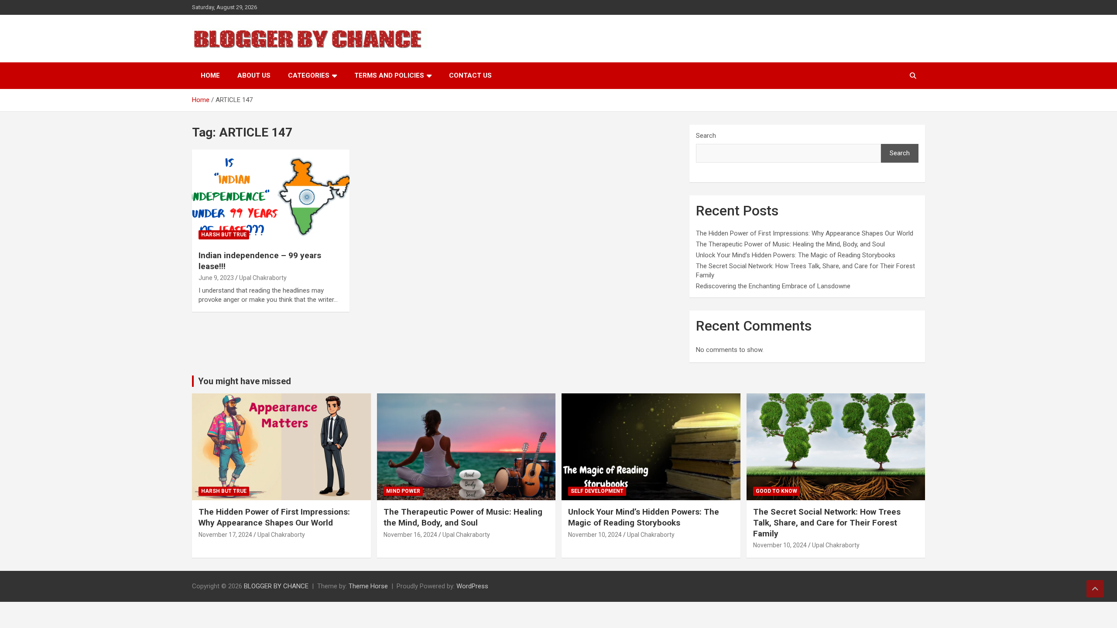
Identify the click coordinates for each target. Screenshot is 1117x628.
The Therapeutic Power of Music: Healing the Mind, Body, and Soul (790, 244)
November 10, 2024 (595, 534)
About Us (254, 75)
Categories (308, 75)
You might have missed (244, 381)
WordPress (472, 586)
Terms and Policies (389, 75)
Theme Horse (368, 586)
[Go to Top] (1095, 588)
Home (210, 75)
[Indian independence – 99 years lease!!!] (271, 196)
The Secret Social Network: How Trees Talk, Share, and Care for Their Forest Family (827, 522)
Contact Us (470, 75)
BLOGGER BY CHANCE (276, 586)
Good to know (776, 491)
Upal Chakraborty (263, 277)
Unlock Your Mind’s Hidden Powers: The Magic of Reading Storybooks (795, 255)
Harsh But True (224, 235)
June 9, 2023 (216, 277)
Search (706, 136)
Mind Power (403, 491)
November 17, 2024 (225, 534)
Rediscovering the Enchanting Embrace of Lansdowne (773, 286)
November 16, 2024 (410, 534)
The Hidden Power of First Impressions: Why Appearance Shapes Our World (804, 233)
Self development (597, 491)
